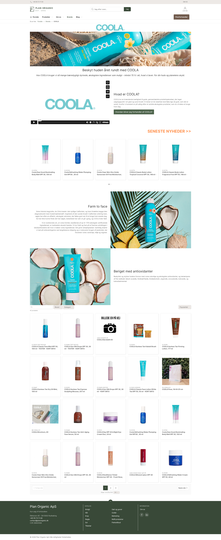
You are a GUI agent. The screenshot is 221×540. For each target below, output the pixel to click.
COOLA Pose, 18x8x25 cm (172, 389)
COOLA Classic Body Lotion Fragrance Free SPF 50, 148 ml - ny (174, 174)
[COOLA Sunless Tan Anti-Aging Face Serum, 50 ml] (78, 414)
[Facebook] (142, 515)
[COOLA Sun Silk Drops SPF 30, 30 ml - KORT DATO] (110, 371)
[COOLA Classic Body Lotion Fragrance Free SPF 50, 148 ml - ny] (175, 154)
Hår (86, 513)
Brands (48, 21)
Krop (87, 516)
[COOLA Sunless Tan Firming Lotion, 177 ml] (175, 328)
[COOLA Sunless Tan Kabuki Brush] (143, 328)
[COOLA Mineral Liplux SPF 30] (143, 457)
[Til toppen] (110, 502)
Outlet (114, 513)
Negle (87, 519)
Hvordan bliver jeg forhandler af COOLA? (133, 112)
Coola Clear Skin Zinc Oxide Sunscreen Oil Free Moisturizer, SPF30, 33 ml (109, 174)
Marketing (115, 516)
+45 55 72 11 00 (36, 518)
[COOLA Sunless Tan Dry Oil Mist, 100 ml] (45, 371)
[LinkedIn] (147, 515)
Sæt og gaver (117, 509)
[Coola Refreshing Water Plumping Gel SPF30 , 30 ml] (77, 154)
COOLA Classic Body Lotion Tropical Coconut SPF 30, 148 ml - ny (143, 174)
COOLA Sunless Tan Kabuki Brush (142, 346)
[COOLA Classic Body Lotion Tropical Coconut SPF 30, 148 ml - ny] (143, 154)
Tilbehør (88, 526)
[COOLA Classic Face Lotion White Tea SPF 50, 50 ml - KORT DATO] (143, 371)
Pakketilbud (116, 522)
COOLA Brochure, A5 (40, 432)
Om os (185, 2)
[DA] (41, 9)
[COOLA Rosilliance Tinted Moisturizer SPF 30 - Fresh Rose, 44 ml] (110, 457)
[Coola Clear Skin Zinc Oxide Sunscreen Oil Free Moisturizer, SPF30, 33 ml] (110, 154)
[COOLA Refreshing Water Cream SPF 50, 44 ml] (175, 457)
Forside (40, 21)
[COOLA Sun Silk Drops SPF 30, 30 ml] (78, 457)
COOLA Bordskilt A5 (105, 340)
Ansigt (87, 509)
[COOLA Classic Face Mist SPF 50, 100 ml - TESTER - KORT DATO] (45, 328)
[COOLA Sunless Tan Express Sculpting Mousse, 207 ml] (78, 371)
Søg (127, 9)
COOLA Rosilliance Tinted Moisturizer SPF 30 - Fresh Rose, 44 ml (110, 477)
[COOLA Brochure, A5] (45, 414)
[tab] (109, 184)
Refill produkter (117, 519)
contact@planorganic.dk (39, 520)
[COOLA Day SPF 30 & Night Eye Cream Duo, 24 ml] (110, 414)
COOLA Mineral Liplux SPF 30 (141, 475)
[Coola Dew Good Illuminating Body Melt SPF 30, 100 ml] (45, 154)
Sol (86, 522)
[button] (47, 17)
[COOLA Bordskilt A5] (110, 325)
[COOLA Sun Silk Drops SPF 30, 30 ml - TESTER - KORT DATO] (78, 328)
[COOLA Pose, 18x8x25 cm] (175, 371)
